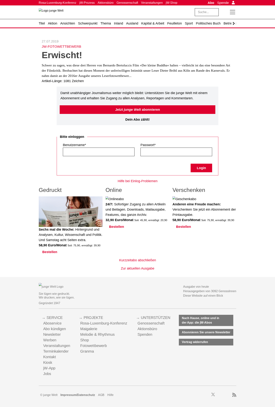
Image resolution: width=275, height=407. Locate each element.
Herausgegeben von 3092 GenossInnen (209, 291)
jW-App (49, 368)
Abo (211, 3)
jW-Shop (171, 2)
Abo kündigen (54, 329)
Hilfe (110, 395)
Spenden (145, 334)
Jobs (47, 374)
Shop (84, 340)
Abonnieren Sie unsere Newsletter (206, 332)
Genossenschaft (127, 2)
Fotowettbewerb (93, 346)
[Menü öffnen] (232, 12)
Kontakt (49, 357)
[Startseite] (51, 12)
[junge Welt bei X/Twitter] (213, 395)
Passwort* (148, 145)
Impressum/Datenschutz (77, 395)
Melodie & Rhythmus (97, 334)
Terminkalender (56, 351)
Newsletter (52, 334)
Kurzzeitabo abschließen (137, 260)
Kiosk (47, 362)
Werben (49, 340)
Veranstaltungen (152, 2)
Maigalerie (88, 329)
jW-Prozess (87, 2)
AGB (101, 395)
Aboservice (52, 323)
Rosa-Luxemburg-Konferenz (57, 2)
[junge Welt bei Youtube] (224, 395)
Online (114, 190)
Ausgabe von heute (196, 286)
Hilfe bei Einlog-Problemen (138, 181)
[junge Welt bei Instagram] (219, 395)
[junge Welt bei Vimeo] (229, 395)
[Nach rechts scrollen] (233, 23)
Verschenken (188, 190)
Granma (87, 351)
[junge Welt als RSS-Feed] (234, 395)
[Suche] (224, 12)
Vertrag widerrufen (195, 342)
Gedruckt (50, 190)
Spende (223, 3)
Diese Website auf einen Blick (203, 295)
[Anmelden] (233, 3)
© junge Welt (48, 395)
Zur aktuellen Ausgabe (137, 268)
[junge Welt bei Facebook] (207, 395)
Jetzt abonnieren (137, 109)
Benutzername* (74, 145)
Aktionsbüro (106, 2)
